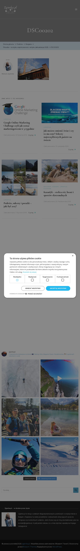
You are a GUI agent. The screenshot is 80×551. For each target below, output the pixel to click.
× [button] (72, 255)
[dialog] (40, 275)
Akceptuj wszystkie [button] (58, 288)
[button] (33, 294)
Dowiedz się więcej (29, 272)
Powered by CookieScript (17, 293)
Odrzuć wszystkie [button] (32, 288)
